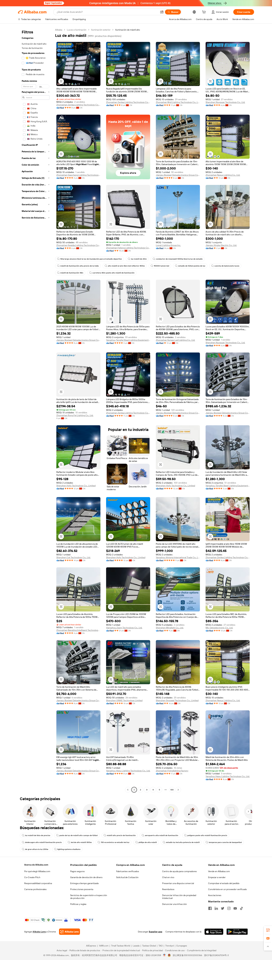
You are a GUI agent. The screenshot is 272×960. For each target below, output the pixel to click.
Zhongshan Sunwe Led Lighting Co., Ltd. (175, 340)
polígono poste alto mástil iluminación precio (207, 835)
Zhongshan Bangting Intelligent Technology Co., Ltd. (78, 630)
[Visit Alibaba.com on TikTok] (241, 908)
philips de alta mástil (148, 842)
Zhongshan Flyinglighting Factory (172, 770)
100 (172, 790)
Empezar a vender (217, 877)
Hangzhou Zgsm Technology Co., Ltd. (124, 627)
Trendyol (169, 945)
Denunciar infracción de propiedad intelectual (179, 896)
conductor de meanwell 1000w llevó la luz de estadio (179, 259)
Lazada (136, 945)
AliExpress (91, 945)
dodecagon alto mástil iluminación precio (43, 842)
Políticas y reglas (78, 904)
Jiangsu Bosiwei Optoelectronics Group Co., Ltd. (178, 175)
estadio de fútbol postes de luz (191, 266)
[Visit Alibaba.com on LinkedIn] (216, 908)
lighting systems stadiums (68, 849)
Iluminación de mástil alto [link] (127, 30)
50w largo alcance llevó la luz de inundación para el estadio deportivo (91, 259)
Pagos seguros (77, 871)
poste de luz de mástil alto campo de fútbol (78, 835)
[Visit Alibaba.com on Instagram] (229, 908)
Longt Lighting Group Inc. (168, 245)
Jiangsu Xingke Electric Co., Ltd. (221, 245)
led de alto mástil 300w (81, 842)
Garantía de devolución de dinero (86, 877)
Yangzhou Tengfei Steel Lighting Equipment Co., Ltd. (128, 340)
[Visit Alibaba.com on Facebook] (210, 908)
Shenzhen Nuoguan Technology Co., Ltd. (225, 102)
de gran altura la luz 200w (36, 849)
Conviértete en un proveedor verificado (227, 889)
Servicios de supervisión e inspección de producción (88, 896)
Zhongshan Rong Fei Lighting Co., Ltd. (74, 415)
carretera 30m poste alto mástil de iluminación (113, 273)
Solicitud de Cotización (127, 877)
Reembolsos (168, 889)
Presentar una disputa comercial (178, 883)
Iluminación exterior (100, 30)
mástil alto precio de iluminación (121, 835)
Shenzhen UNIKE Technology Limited (124, 700)
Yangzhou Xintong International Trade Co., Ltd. (178, 557)
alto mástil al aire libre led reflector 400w (126, 266)
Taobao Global (149, 945)
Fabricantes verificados (127, 871)
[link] (268, 930)
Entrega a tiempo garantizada (84, 883)
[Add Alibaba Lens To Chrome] (69, 931)
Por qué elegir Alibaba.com (37, 871)
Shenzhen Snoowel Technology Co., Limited (177, 700)
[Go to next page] (178, 790)
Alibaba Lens (39, 931)
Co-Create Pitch (32, 877)
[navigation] (35, 410)
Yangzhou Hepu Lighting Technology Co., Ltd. (128, 770)
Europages (181, 945)
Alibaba (58, 30)
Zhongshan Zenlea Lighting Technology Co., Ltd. (78, 104)
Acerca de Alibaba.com (36, 864)
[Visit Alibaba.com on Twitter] (222, 908)
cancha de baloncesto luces (226, 266)
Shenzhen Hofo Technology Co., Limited (76, 485)
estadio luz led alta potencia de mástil (183, 842)
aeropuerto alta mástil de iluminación (161, 835)
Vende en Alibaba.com (219, 871)
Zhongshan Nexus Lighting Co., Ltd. (223, 175)
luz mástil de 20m (139, 259)
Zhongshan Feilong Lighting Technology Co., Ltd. (128, 247)
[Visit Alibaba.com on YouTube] (235, 908)
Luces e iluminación (76, 30)
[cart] (204, 12)
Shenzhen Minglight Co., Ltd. (170, 627)
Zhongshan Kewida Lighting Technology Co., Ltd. (78, 245)
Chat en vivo (168, 877)
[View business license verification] (164, 955)
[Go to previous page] (128, 790)
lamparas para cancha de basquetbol (225, 842)
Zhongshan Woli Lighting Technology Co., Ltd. (178, 102)
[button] (162, 12)
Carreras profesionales (35, 889)
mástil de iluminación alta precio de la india (79, 266)
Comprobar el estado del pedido (223, 883)
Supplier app (155, 931)
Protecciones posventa (81, 889)
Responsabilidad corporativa (38, 883)
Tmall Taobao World (120, 945)
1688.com (103, 945)
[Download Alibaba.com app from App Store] (213, 931)
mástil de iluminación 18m (71, 273)
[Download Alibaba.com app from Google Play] (237, 931)
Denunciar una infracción (174, 904)
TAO (161, 945)
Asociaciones (214, 895)
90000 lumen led (161, 266)
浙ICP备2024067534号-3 (216, 955)
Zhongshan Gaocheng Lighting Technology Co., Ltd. (78, 175)
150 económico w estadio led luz (115, 842)
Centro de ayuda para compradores (179, 871)
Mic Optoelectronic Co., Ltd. (219, 627)
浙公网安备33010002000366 (187, 955)
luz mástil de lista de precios (37, 835)
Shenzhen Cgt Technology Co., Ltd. (73, 557)
